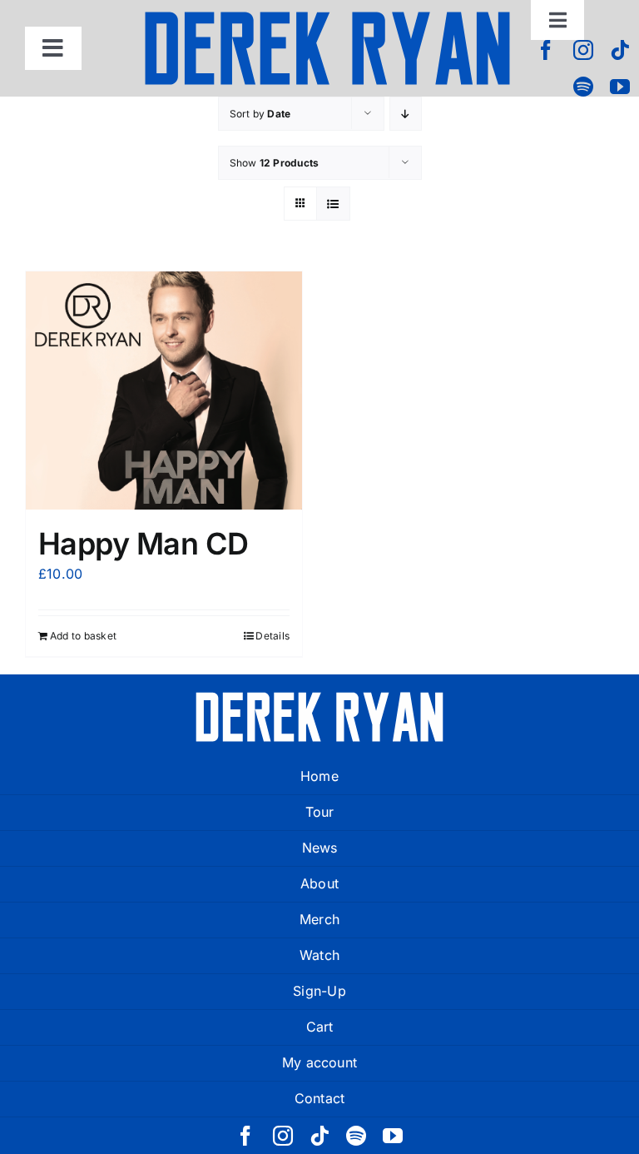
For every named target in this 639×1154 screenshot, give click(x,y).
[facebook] (546, 50)
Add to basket (83, 635)
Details (272, 635)
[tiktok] (620, 50)
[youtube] (620, 87)
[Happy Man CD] (164, 390)
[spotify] (583, 87)
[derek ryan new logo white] (319, 697)
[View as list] (333, 203)
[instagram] (583, 50)
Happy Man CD (143, 543)
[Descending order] (405, 114)
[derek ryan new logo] (327, 16)
